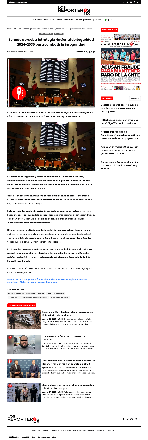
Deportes (110, 20)
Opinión (47, 20)
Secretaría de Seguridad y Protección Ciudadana (28, 297)
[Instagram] (136, 419)
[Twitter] (127, 419)
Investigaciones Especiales (88, 20)
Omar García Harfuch (55, 293)
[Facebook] (123, 419)
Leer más (135, 98)
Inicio (9, 29)
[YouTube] (131, 419)
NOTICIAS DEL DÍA (46, 34)
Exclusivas (57, 20)
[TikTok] (139, 419)
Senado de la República (60, 297)
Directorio (111, 430)
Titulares (37, 20)
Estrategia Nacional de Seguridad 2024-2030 (26, 293)
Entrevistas (69, 20)
